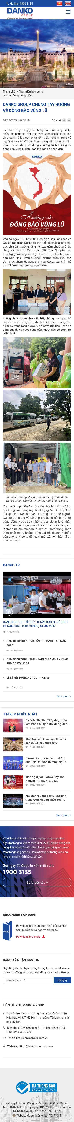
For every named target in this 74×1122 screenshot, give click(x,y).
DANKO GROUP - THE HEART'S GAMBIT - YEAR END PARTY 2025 (37, 661)
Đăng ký (62, 980)
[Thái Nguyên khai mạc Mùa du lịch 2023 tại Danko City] (13, 744)
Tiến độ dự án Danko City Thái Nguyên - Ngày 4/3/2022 (45, 778)
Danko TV (11, 565)
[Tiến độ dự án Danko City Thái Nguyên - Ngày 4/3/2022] (13, 782)
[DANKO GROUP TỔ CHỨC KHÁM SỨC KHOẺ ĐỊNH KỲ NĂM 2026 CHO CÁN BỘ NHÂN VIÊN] (37, 595)
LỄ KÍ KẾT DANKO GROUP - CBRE (27, 677)
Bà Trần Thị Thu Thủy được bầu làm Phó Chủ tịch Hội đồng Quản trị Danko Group (47, 722)
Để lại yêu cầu (36, 882)
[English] (67, 3)
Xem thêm (63, 696)
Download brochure (28, 936)
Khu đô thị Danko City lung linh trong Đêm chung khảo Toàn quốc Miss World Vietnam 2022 (46, 798)
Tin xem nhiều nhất (20, 714)
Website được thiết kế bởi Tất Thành (39, 1115)
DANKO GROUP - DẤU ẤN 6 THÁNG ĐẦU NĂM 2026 (36, 643)
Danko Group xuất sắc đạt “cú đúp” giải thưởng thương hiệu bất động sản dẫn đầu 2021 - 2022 (47, 760)
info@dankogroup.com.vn (32, 1038)
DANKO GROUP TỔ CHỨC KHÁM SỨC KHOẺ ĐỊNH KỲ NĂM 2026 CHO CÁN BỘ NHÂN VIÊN (35, 624)
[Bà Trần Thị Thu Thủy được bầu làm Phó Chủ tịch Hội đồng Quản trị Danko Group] (13, 725)
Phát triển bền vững (31, 91)
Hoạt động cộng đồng (19, 95)
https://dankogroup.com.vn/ (36, 1046)
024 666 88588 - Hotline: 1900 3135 (43, 1027)
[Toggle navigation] (68, 12)
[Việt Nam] (58, 3)
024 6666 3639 (22, 1032)
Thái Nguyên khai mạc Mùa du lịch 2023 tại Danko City (45, 741)
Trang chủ (9, 91)
